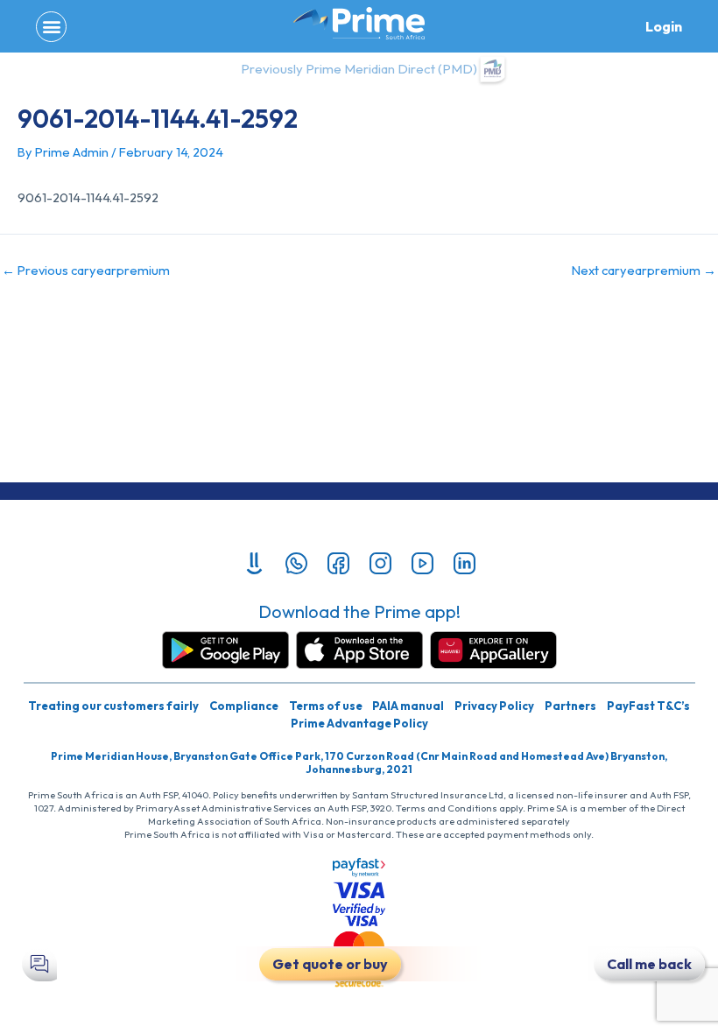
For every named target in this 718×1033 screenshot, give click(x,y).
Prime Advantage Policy (359, 723)
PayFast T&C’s (648, 706)
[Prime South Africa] (359, 23)
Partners (570, 706)
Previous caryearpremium (86, 271)
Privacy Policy (494, 706)
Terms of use (326, 706)
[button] (51, 26)
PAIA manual (408, 706)
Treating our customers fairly (113, 706)
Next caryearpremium (644, 271)
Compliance (243, 706)
